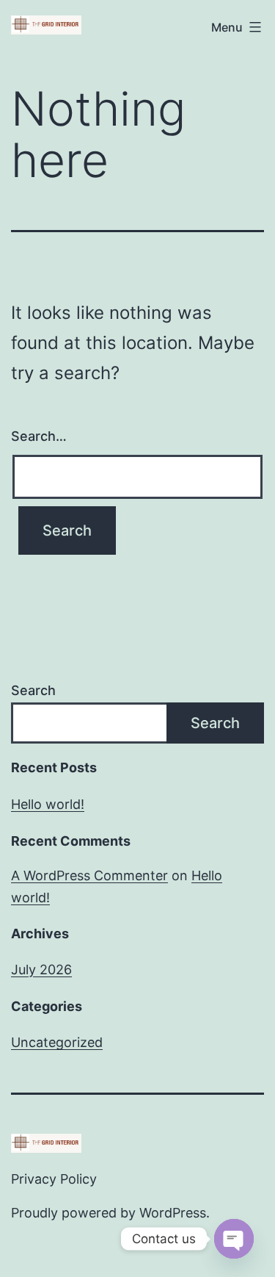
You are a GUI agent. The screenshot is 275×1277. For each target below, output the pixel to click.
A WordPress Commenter (89, 875)
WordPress (172, 1212)
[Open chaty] (234, 1239)
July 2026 (41, 969)
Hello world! (47, 804)
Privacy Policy (54, 1179)
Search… (39, 436)
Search (33, 690)
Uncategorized (57, 1042)
